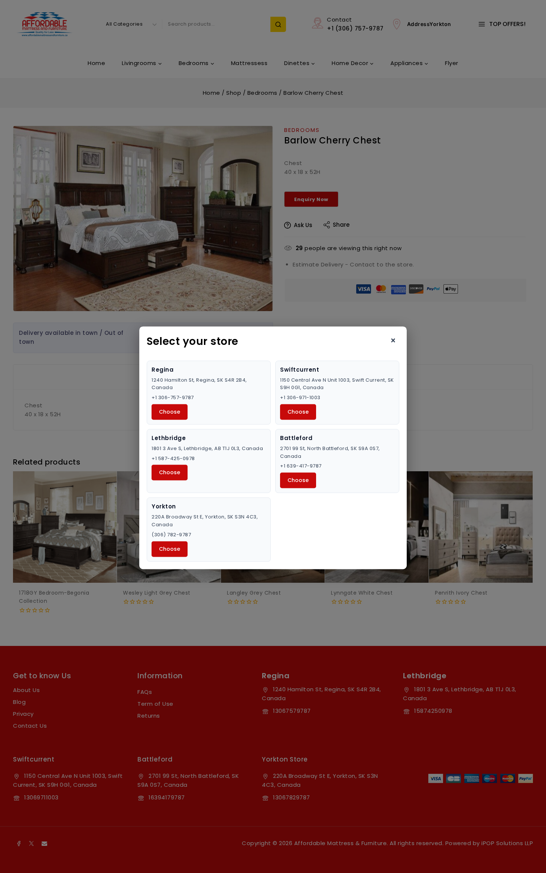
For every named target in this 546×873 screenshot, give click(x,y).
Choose (169, 412)
